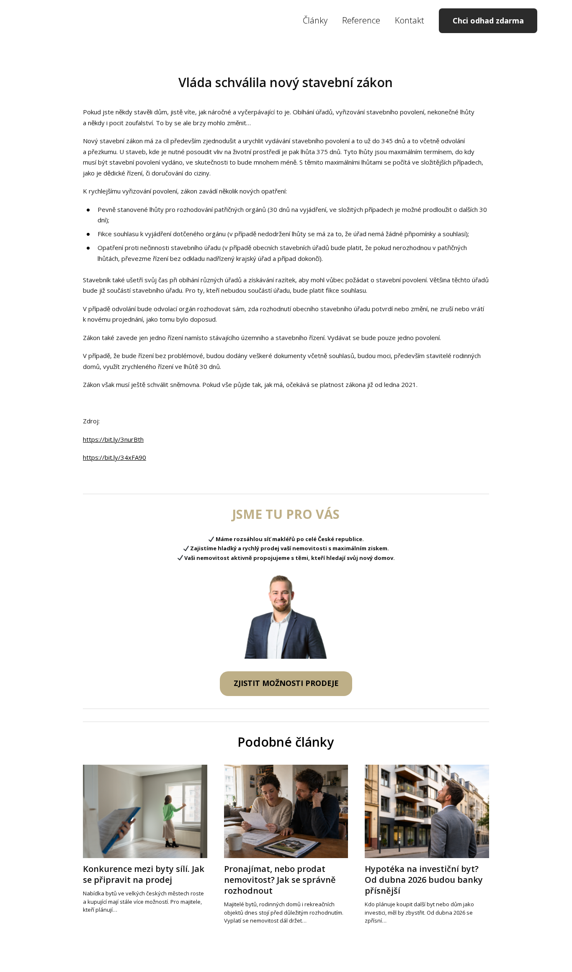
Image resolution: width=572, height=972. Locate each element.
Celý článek (97, 923)
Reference (361, 20)
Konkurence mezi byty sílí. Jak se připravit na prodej (143, 874)
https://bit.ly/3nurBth (113, 439)
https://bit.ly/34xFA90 (114, 457)
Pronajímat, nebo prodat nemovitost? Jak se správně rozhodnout (280, 879)
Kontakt (409, 20)
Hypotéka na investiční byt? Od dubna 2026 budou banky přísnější (424, 879)
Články (315, 20)
